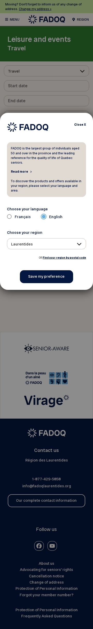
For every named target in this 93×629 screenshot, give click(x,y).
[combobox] (46, 243)
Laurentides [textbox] (22, 244)
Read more (19, 171)
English (56, 216)
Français (23, 216)
